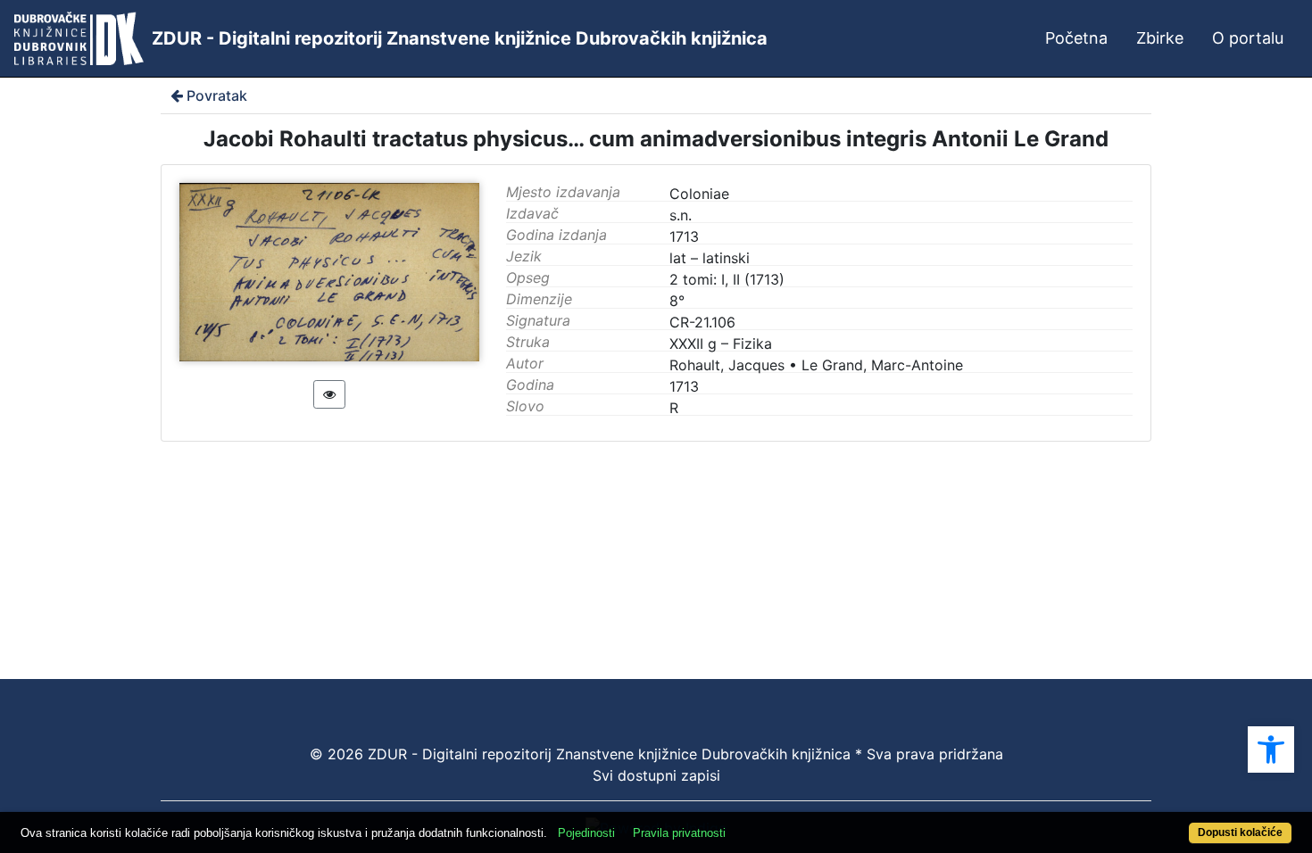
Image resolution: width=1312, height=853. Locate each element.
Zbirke (1159, 38)
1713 (684, 386)
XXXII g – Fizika (720, 343)
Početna (1076, 38)
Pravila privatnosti (679, 833)
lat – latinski (709, 258)
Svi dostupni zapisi (656, 775)
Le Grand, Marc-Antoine (882, 365)
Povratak (217, 95)
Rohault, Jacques (727, 365)
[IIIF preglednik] (329, 394)
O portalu (1247, 38)
